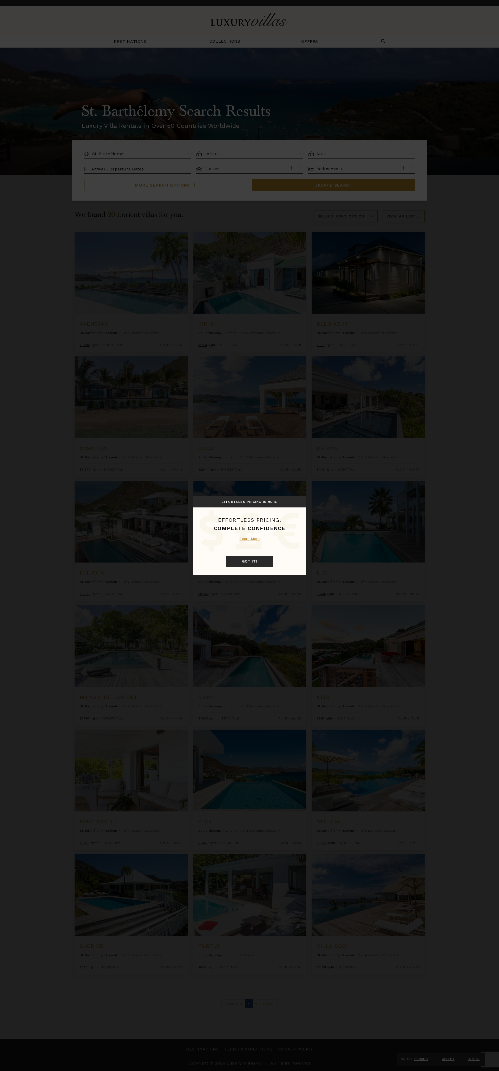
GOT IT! (249, 561)
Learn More (250, 539)
